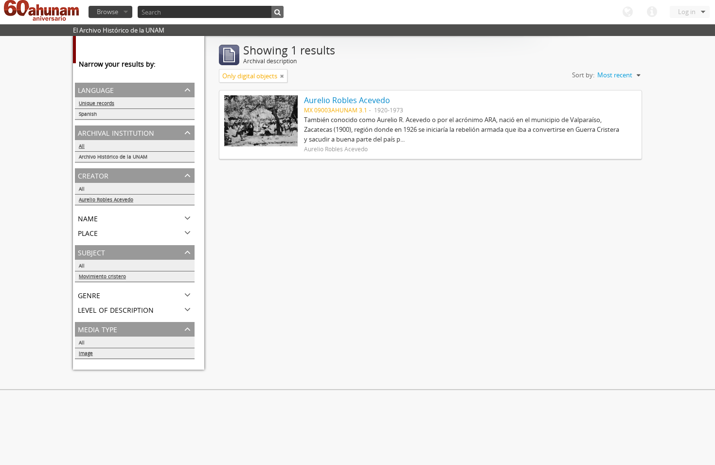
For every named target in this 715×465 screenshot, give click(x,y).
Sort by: (583, 75)
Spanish (88, 113)
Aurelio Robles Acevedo (106, 199)
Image (86, 353)
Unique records (96, 103)
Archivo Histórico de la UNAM (113, 156)
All (82, 146)
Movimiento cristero (102, 276)
